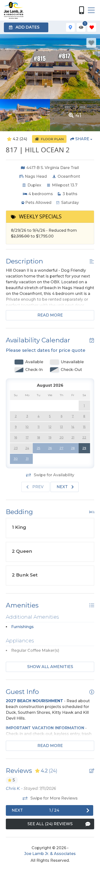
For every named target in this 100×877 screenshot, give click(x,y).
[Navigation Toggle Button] (91, 10)
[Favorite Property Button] (91, 43)
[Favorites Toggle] (91, 27)
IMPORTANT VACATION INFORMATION (45, 728)
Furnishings (22, 626)
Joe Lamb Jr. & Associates (50, 853)
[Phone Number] (81, 10)
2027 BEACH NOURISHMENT (34, 701)
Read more (50, 315)
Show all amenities (50, 666)
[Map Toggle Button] (70, 27)
